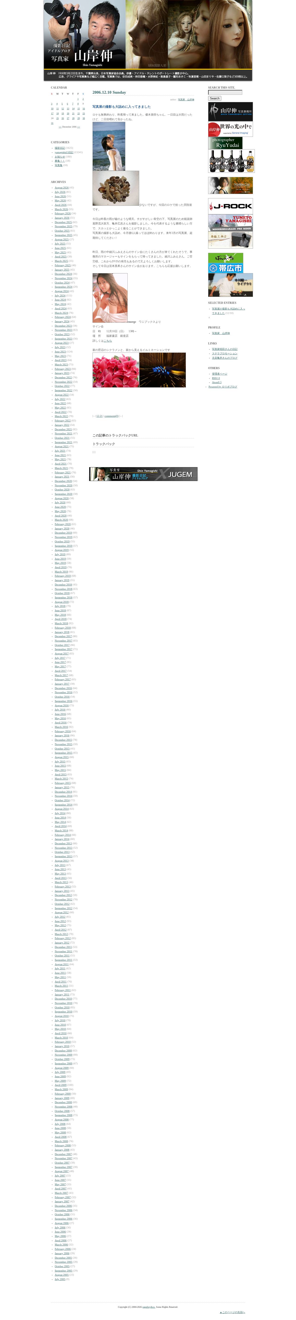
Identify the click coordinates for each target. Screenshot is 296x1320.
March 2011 (61, 985)
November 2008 (63, 1106)
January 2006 (62, 1253)
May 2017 (60, 666)
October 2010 (62, 1007)
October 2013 (62, 852)
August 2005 (62, 1274)
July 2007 (60, 1175)
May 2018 (60, 614)
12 (63, 108)
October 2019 (62, 541)
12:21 (99, 416)
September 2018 (63, 597)
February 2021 (63, 472)
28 (73, 118)
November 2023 (63, 330)
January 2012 (62, 942)
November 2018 (63, 589)
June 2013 (60, 869)
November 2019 (63, 537)
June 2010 (60, 1024)
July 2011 (60, 968)
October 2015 (62, 748)
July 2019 (60, 554)
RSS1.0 (216, 378)
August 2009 (62, 1067)
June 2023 (60, 351)
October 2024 (62, 282)
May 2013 (60, 873)
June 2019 (60, 558)
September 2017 (63, 649)
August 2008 (62, 1119)
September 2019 (63, 545)
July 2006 (60, 1227)
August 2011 (62, 964)
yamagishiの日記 (64, 152)
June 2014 (60, 817)
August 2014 (62, 808)
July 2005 (60, 1279)
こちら (108, 340)
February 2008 (63, 1145)
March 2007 (61, 1193)
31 (52, 123)
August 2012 (62, 912)
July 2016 (60, 709)
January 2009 (62, 1098)
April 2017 (61, 670)
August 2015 (62, 757)
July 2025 (60, 243)
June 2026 (60, 196)
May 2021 (60, 459)
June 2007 (60, 1180)
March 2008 (61, 1141)
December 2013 (63, 843)
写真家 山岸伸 (186, 99)
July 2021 (60, 450)
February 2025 (63, 265)
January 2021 (62, 476)
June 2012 (60, 921)
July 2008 (60, 1124)
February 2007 (63, 1197)
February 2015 (63, 783)
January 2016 (62, 735)
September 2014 (63, 804)
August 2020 (62, 498)
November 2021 (63, 433)
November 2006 (63, 1210)
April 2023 (61, 360)
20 (68, 113)
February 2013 (63, 886)
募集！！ (60, 160)
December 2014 (63, 791)
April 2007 (61, 1188)
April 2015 (61, 774)
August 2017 (62, 653)
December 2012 (63, 895)
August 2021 (62, 446)
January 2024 (62, 321)
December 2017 (63, 636)
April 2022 (61, 412)
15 (78, 108)
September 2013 (63, 856)
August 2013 (62, 860)
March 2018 (61, 623)
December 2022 (63, 377)
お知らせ (60, 156)
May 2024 (60, 304)
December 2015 (63, 739)
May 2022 (60, 407)
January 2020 (62, 528)
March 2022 (61, 416)
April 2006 (61, 1240)
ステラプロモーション (224, 353)
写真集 (58, 165)
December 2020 (63, 481)
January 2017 (62, 683)
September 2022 (63, 390)
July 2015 (60, 761)
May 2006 (60, 1236)
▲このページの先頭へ (232, 1312)
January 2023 (62, 373)
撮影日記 (60, 147)
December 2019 (63, 532)
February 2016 (63, 731)
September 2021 (63, 442)
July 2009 (60, 1072)
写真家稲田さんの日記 (224, 349)
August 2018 (62, 601)
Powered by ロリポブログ (223, 386)
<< (60, 126)
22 (78, 113)
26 (63, 118)
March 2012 (61, 934)
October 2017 (62, 645)
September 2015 (63, 752)
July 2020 (60, 502)
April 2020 (61, 515)
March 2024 (61, 312)
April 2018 (61, 619)
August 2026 (62, 187)
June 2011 (60, 972)
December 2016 (63, 688)
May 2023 (60, 356)
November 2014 (63, 795)
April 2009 (61, 1085)
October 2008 (62, 1111)
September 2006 (63, 1218)
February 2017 (63, 679)
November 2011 (63, 951)
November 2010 (63, 1003)
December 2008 (63, 1102)
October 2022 (62, 386)
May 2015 (60, 770)
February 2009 (63, 1093)
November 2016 (63, 692)
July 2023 (60, 347)
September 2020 (63, 494)
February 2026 (63, 213)
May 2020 (60, 511)
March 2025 (61, 261)
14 (73, 108)
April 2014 (61, 826)
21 (73, 113)
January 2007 (62, 1201)
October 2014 (62, 800)
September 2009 (63, 1063)
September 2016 (63, 701)
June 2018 (60, 610)
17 (52, 113)
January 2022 (62, 425)
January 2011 (62, 994)
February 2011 (63, 990)
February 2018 (63, 627)
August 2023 (62, 342)
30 (84, 118)
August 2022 (62, 394)
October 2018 (62, 593)
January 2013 (62, 891)
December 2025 (63, 222)
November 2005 (63, 1261)
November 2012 (63, 899)
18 (57, 113)
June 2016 (60, 714)
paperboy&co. (148, 1307)
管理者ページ (219, 373)
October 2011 (62, 955)
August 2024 (62, 291)
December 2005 (63, 1257)
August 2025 (62, 239)
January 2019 (62, 580)
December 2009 (63, 1050)
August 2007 (62, 1171)
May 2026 (60, 200)
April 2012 (61, 929)
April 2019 (61, 567)
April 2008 (61, 1136)
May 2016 (60, 718)
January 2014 (62, 839)
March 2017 (61, 675)
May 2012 (60, 925)
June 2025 (60, 248)
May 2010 (60, 1028)
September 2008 (63, 1115)
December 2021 (63, 429)
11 (57, 108)
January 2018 (62, 632)
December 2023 (63, 325)
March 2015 (61, 778)
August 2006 (62, 1223)
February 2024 (63, 317)
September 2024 (63, 286)
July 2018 (60, 606)
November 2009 (63, 1054)
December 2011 (63, 947)
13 (68, 108)
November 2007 (63, 1158)
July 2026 (60, 192)
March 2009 (61, 1089)
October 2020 (62, 489)
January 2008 (62, 1149)
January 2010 (62, 1046)
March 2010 (61, 1037)
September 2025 (63, 235)
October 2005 (62, 1266)
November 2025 (63, 226)
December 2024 (63, 273)
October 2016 (62, 696)
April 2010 (61, 1033)
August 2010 (62, 1016)
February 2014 (63, 834)
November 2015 (63, 744)
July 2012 (60, 916)
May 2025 (60, 252)
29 (78, 118)
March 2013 (61, 882)
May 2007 (60, 1184)
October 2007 (62, 1162)
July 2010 (60, 1020)
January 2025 (62, 269)
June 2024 (60, 299)
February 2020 (63, 524)
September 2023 (63, 338)
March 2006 (61, 1244)
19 (63, 113)
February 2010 (63, 1041)
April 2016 (61, 722)
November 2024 (63, 278)
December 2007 (63, 1154)
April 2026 (61, 204)
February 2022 (63, 420)
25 (57, 118)
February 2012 (63, 938)
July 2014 (60, 813)
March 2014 (61, 830)
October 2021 (62, 437)
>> (78, 126)
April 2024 (61, 308)
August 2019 (62, 550)
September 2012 (63, 908)
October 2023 (62, 334)
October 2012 (62, 903)
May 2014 (60, 822)
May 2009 (60, 1080)
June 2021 (60, 455)
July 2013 (60, 865)
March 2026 (61, 209)
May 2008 (60, 1132)
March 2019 (61, 571)
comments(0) (112, 416)
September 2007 (63, 1167)
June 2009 (60, 1076)
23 (84, 113)
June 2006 (60, 1231)
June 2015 (60, 765)
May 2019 (60, 562)
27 (68, 118)
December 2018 (63, 584)
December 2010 (63, 998)
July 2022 (60, 399)
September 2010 (63, 1011)
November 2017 (63, 640)
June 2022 (60, 403)
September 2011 (63, 960)
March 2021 (61, 468)
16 (84, 108)
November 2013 (63, 847)
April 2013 (61, 878)
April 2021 (61, 463)
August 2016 (62, 705)
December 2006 (63, 1205)
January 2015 (62, 787)
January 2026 (62, 217)
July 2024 (60, 295)
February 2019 (63, 575)
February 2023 (63, 368)
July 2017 (60, 658)
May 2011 (60, 977)
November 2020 (63, 485)
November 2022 (63, 381)
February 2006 (63, 1249)
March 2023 (61, 364)
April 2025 (61, 256)
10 (52, 108)
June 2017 (60, 662)
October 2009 (62, 1059)
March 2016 (61, 727)
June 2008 (60, 1128)
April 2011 (61, 981)
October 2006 (62, 1214)
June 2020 (60, 506)
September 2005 (63, 1270)
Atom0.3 (217, 382)
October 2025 (62, 230)
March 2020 (61, 519)
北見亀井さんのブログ (224, 357)
